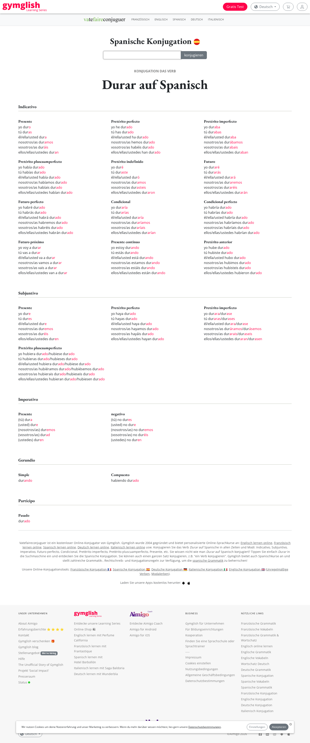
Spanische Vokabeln (255, 681)
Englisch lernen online (256, 543)
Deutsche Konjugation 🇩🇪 (169, 569)
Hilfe (21, 659)
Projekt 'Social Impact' (33, 671)
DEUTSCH (197, 19)
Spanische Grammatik (256, 687)
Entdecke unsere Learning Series (97, 623)
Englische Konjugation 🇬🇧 (247, 569)
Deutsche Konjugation (256, 705)
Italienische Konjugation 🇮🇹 (208, 569)
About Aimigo (27, 623)
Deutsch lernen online (93, 547)
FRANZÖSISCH (140, 19)
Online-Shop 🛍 (85, 629)
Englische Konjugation (256, 699)
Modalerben (160, 574)
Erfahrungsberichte (32, 629)
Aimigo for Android (143, 629)
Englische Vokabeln (254, 658)
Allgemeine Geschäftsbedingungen (210, 675)
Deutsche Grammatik (256, 670)
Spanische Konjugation (257, 676)
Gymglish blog (28, 647)
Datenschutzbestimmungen (204, 727)
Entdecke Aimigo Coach (146, 623)
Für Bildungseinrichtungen (204, 629)
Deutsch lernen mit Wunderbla (96, 674)
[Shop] (288, 7)
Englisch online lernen (257, 646)
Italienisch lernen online (128, 547)
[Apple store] (188, 582)
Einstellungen (257, 727)
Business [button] (191, 613)
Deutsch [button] (266, 6)
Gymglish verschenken (34, 641)
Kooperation (194, 635)
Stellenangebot (37, 653)
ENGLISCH (161, 19)
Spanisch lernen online (59, 547)
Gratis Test (235, 6)
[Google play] (183, 582)
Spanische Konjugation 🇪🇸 (131, 569)
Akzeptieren (279, 727)
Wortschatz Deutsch (255, 664)
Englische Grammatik (256, 652)
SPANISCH (179, 19)
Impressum (193, 657)
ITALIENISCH (216, 19)
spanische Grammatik (208, 561)
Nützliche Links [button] (252, 613)
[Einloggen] (302, 7)
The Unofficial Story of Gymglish (40, 665)
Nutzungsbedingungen (201, 669)
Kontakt (23, 635)
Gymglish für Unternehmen (204, 623)
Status (23, 682)
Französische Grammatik (258, 623)
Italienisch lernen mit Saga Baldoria (99, 668)
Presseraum (26, 676)
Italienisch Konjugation (257, 711)
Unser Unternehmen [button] (32, 613)
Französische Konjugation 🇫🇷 (90, 569)
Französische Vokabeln (257, 629)
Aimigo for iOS (140, 635)
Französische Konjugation (259, 693)
